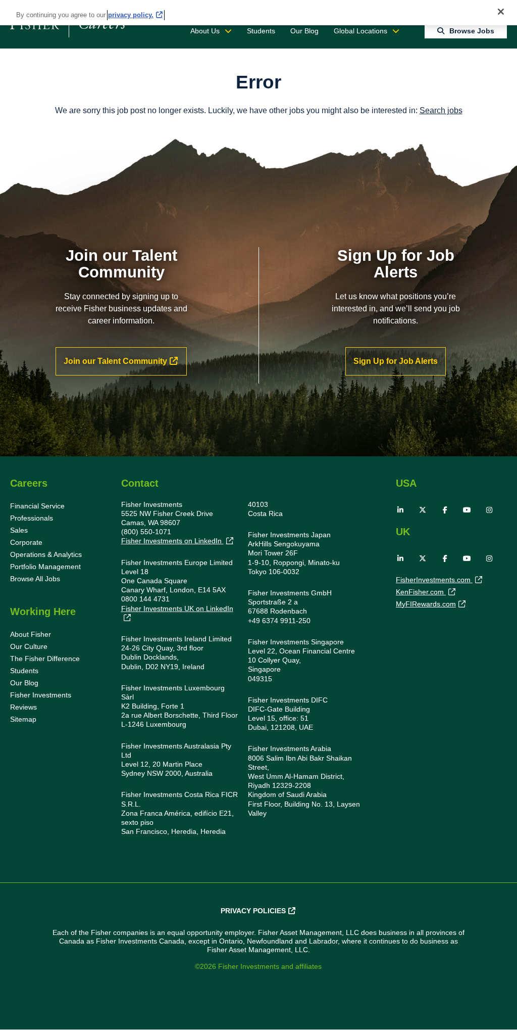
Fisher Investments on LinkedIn (172, 541)
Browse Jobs (471, 31)
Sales (19, 530)
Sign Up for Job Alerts (395, 361)
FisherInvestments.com (434, 580)
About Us (205, 31)
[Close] (501, 12)
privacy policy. (130, 15)
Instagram (489, 510)
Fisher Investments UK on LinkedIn (177, 608)
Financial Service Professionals (37, 512)
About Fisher (30, 634)
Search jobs (441, 110)
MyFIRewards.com (426, 604)
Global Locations (360, 31)
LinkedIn (400, 510)
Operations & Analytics (46, 554)
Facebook (445, 510)
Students (261, 31)
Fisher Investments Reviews (40, 701)
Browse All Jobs (35, 579)
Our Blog (304, 31)
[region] (258, 12)
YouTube (467, 510)
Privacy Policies (253, 911)
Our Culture (28, 646)
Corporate (26, 542)
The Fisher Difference (45, 658)
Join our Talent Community (115, 361)
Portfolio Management (45, 567)
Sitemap (23, 719)
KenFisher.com (421, 592)
